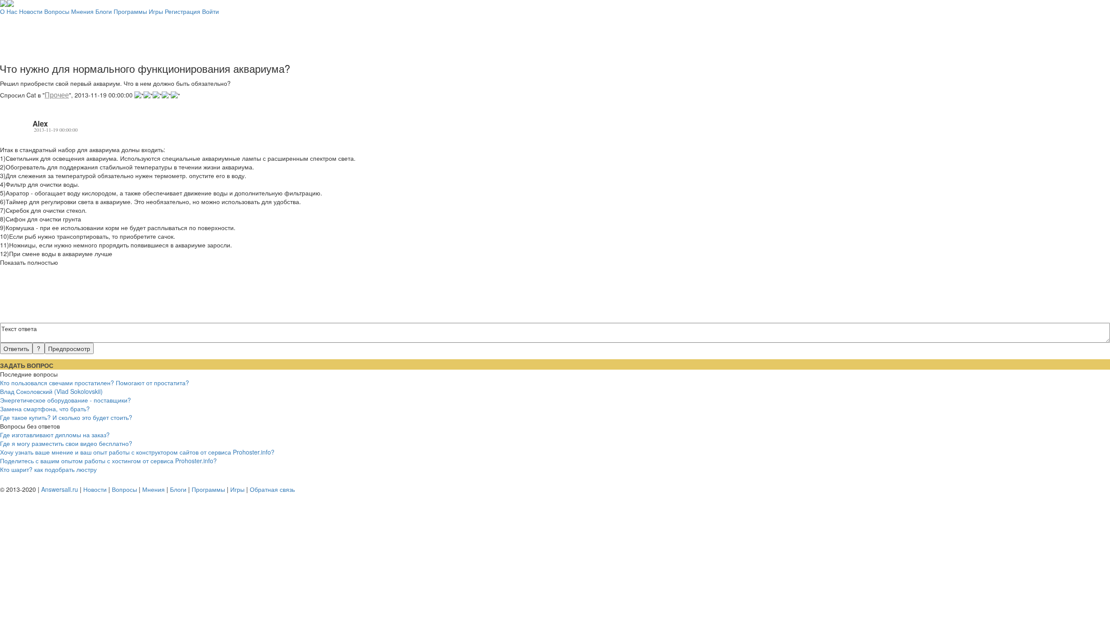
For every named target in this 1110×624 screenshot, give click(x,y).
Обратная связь (272, 489)
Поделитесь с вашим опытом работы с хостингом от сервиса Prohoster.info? (108, 460)
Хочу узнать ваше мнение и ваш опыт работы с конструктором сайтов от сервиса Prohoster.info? (137, 452)
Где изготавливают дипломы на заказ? (55, 434)
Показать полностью (29, 262)
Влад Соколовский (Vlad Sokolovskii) (51, 391)
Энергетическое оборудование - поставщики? (65, 400)
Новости (30, 11)
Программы (130, 11)
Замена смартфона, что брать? (45, 408)
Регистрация (182, 11)
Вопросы (56, 11)
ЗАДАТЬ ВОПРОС (26, 365)
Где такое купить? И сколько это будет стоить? (66, 417)
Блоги (103, 11)
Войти (210, 11)
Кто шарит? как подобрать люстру (48, 469)
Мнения (82, 11)
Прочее (57, 95)
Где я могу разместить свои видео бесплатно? (66, 443)
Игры (156, 11)
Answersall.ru (59, 489)
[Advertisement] (555, 35)
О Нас (8, 11)
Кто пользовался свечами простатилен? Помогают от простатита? (94, 382)
